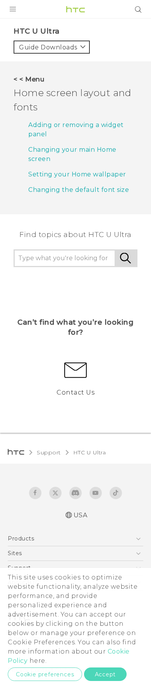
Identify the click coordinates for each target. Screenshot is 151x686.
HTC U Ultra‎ (89, 452)
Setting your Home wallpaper (77, 174)
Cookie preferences (45, 674)
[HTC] (75, 9)
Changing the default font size (78, 189)
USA (81, 515)
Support (49, 452)
